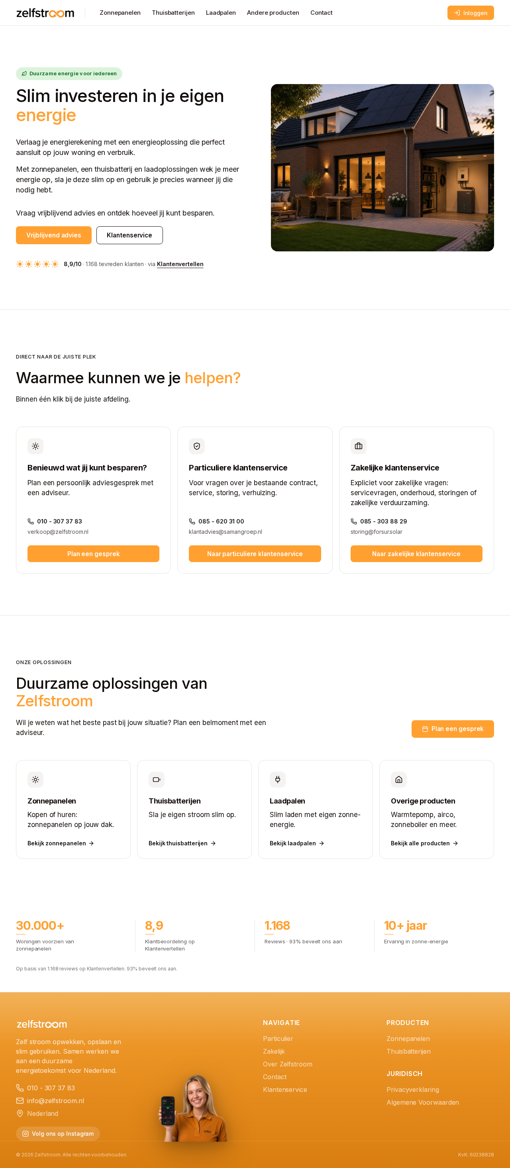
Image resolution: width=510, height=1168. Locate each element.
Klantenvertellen (180, 264)
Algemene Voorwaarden (422, 1102)
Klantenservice (129, 235)
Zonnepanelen (120, 12)
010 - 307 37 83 (59, 521)
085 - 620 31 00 (221, 521)
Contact (321, 12)
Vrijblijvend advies (53, 235)
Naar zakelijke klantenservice (416, 554)
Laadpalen (221, 12)
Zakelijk (274, 1051)
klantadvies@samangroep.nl (225, 531)
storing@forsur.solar (376, 531)
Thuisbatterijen (173, 12)
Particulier (278, 1039)
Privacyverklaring (412, 1090)
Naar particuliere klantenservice (255, 554)
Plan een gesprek (93, 554)
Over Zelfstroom (287, 1064)
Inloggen (475, 13)
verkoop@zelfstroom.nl (57, 531)
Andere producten (273, 12)
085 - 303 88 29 (383, 521)
